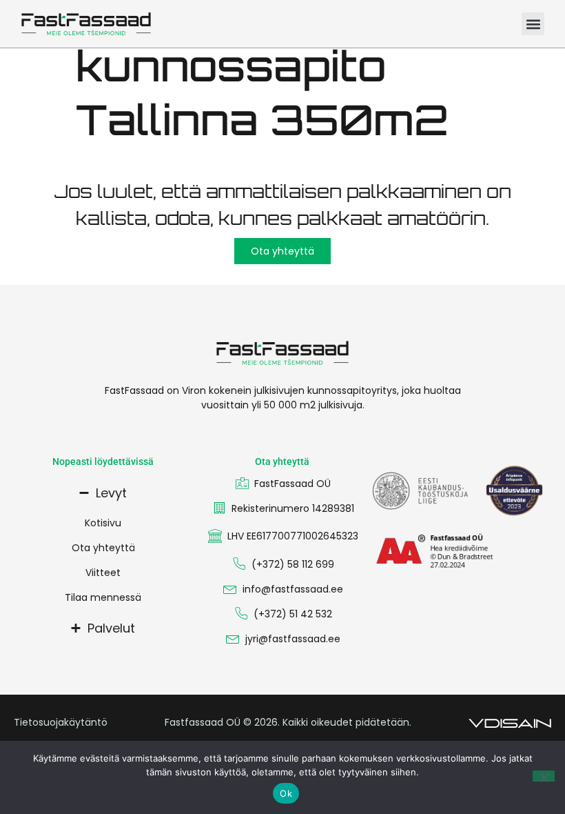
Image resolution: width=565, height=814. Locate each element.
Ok (286, 793)
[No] (544, 776)
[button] (533, 23)
